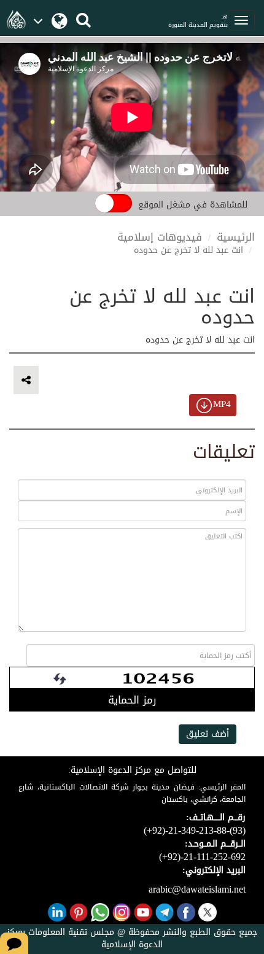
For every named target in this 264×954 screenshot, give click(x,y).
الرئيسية (236, 237)
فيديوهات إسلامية (159, 237)
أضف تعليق (207, 734)
